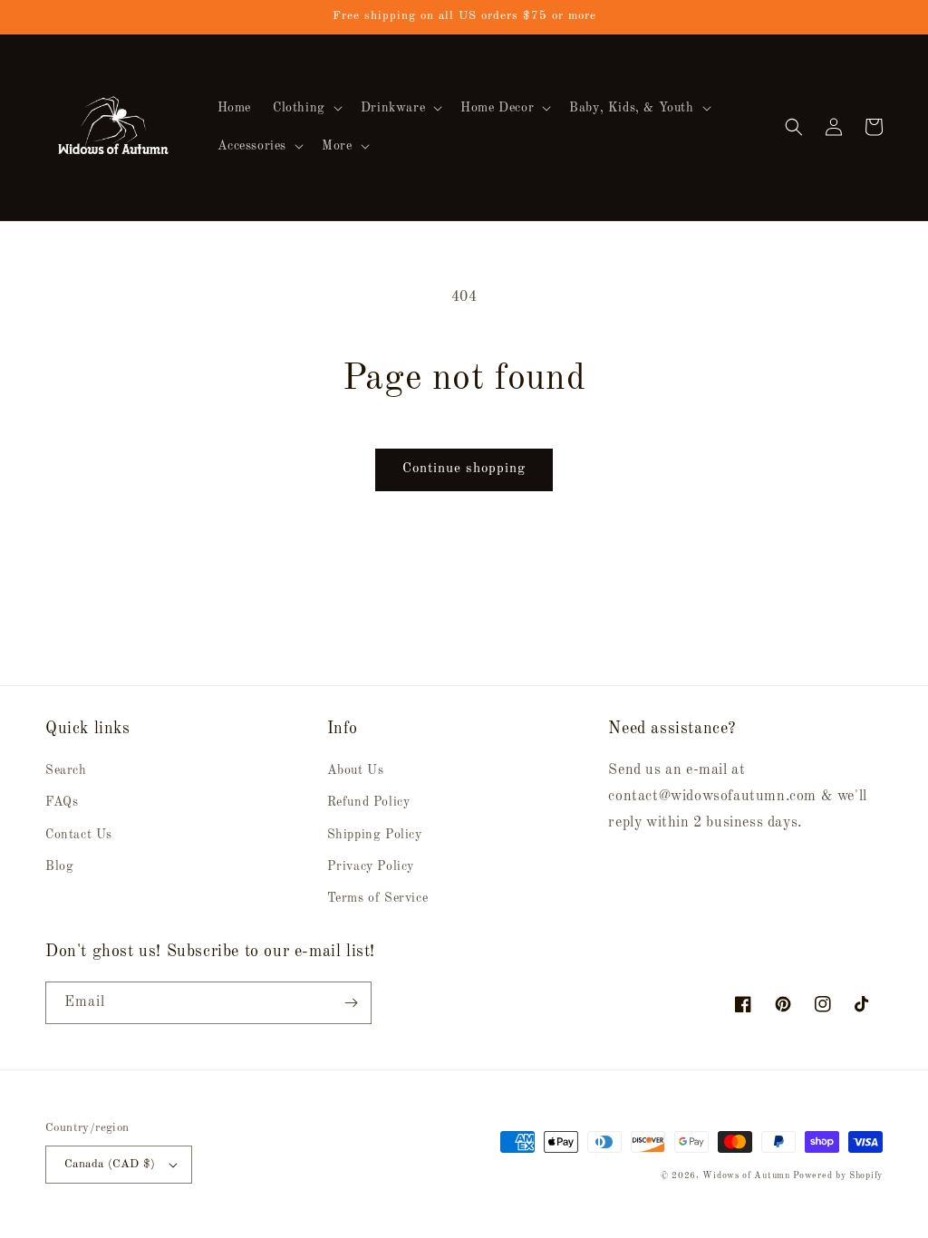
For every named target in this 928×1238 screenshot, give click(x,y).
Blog (59, 866)
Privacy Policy (370, 866)
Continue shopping (464, 469)
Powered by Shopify (838, 1175)
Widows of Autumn (745, 1175)
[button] (306, 108)
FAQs (61, 802)
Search (66, 770)
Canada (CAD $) (110, 1164)
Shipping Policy (374, 834)
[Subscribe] (351, 1003)
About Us (355, 770)
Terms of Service (378, 898)
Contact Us (78, 834)
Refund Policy (369, 802)
